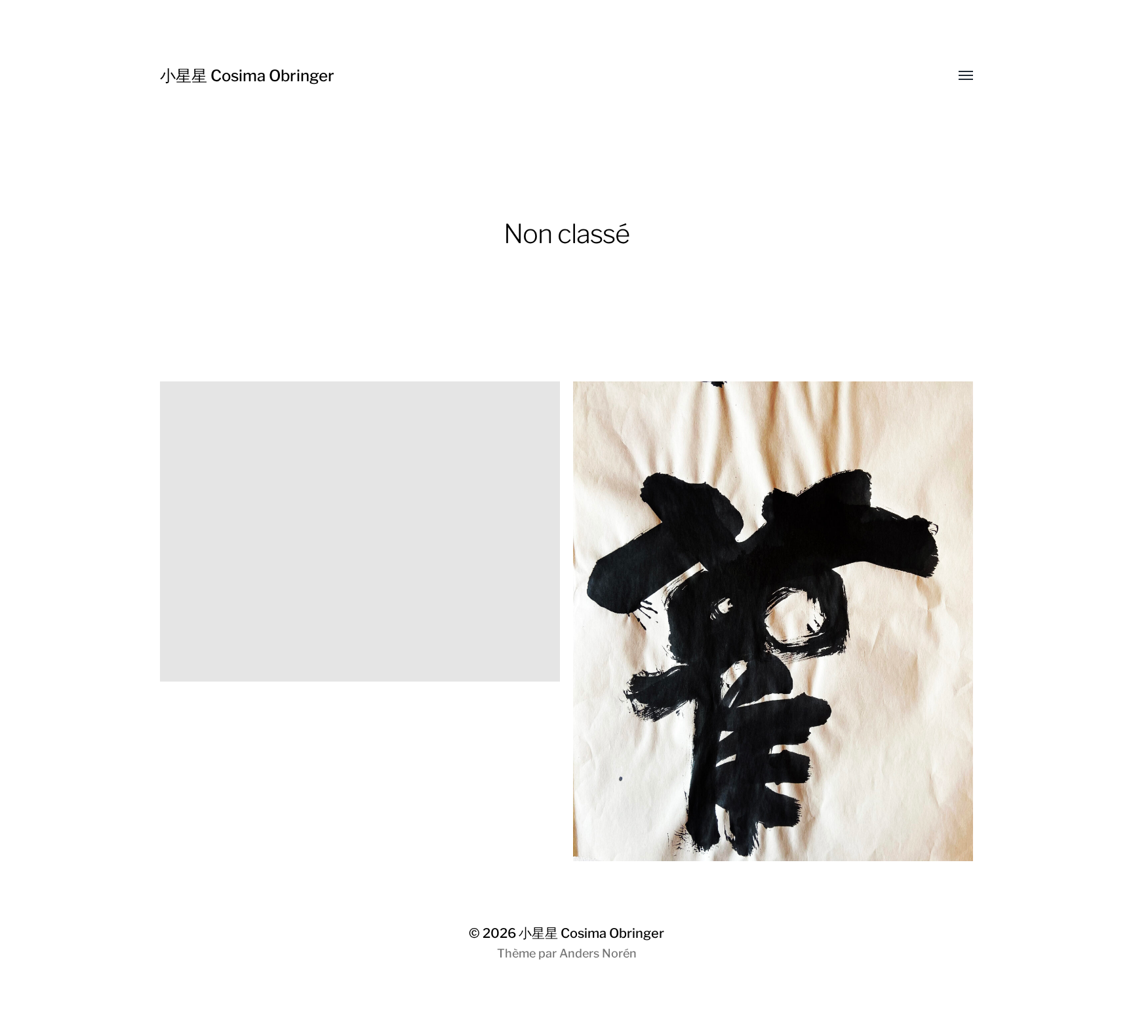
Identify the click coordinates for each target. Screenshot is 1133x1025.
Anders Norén (598, 953)
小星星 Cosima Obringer (247, 75)
